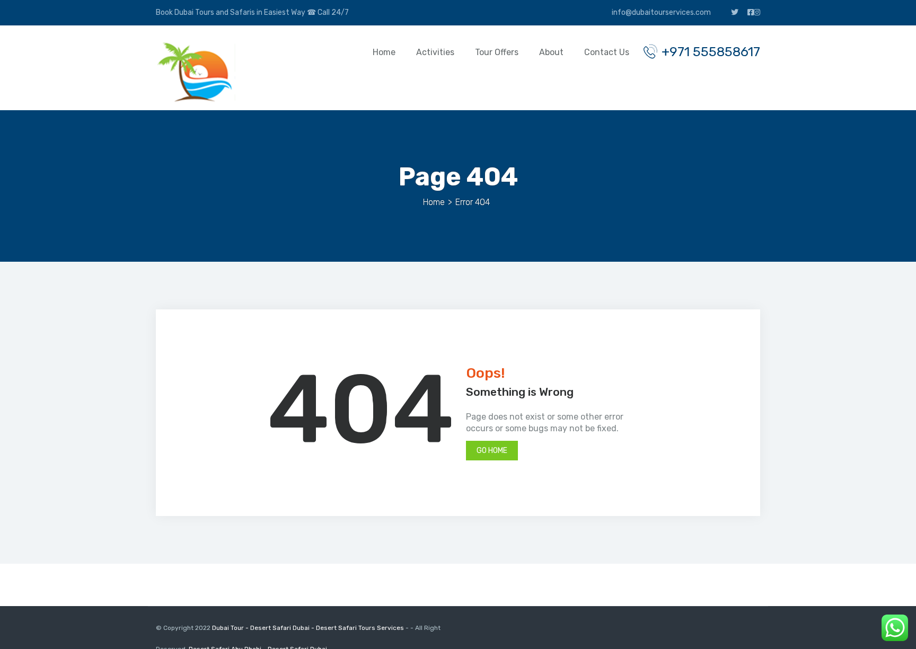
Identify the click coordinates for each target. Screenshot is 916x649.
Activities (435, 52)
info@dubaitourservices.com (660, 12)
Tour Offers (496, 52)
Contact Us (606, 52)
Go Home (492, 450)
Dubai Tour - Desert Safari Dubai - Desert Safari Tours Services (309, 628)
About (551, 52)
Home (384, 52)
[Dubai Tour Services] (195, 71)
